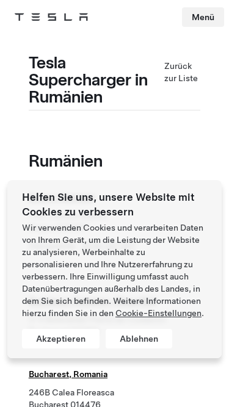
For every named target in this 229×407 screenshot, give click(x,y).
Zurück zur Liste (181, 72)
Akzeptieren (60, 339)
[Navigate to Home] (51, 17)
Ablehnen (139, 339)
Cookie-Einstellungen (158, 313)
